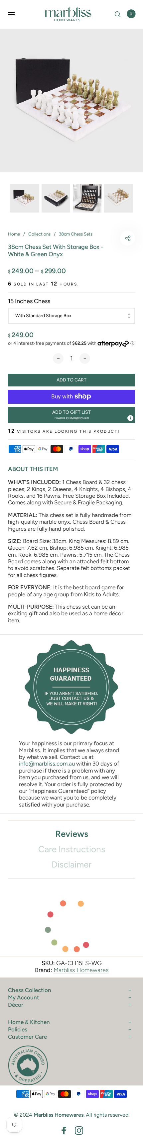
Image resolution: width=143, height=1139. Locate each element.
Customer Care (27, 1036)
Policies (17, 1029)
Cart (131, 14)
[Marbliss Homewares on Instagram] (79, 1130)
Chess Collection (29, 990)
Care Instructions (71, 849)
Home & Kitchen (29, 1022)
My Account (23, 997)
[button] (71, 415)
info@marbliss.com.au (47, 763)
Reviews (71, 834)
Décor (15, 1004)
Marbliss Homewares (81, 970)
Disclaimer (71, 864)
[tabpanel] (71, 100)
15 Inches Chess (29, 301)
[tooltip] (130, 418)
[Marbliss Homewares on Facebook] (64, 1130)
